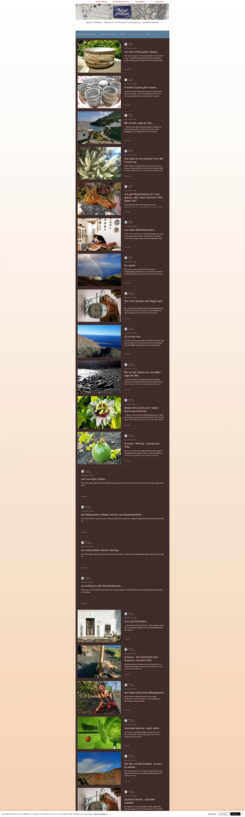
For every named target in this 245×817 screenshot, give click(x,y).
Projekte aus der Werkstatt (108, 34)
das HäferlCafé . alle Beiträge (87, 34)
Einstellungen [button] (212, 814)
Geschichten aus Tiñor (136, 34)
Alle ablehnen (223, 814)
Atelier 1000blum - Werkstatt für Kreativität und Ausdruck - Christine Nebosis (122, 22)
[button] (165, 35)
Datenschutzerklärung (101, 814)
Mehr (148, 34)
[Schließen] (243, 813)
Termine (123, 34)
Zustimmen (235, 814)
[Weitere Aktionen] (164, 44)
